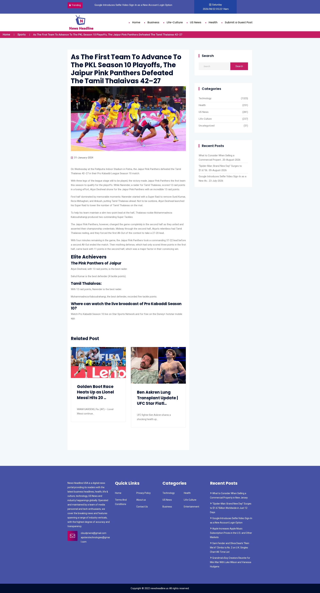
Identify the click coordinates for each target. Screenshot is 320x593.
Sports (22, 34)
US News (195, 22)
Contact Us (142, 506)
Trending (76, 5)
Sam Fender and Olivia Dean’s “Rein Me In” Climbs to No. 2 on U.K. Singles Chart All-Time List (229, 547)
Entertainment (191, 506)
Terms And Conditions (121, 501)
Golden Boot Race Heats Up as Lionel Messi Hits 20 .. (95, 392)
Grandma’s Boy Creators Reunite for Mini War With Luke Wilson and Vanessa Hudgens (230, 562)
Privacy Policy (143, 493)
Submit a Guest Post (238, 22)
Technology (205, 98)
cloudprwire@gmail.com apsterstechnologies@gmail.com (95, 537)
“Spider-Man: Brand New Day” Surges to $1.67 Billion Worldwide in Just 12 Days (230, 508)
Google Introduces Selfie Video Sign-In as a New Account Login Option (133, 4)
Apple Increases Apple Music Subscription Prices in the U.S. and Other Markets (231, 533)
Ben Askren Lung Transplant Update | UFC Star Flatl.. (157, 397)
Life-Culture (175, 22)
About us (141, 499)
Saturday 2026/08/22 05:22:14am (215, 6)
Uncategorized (206, 125)
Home (136, 22)
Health (213, 22)
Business (153, 22)
